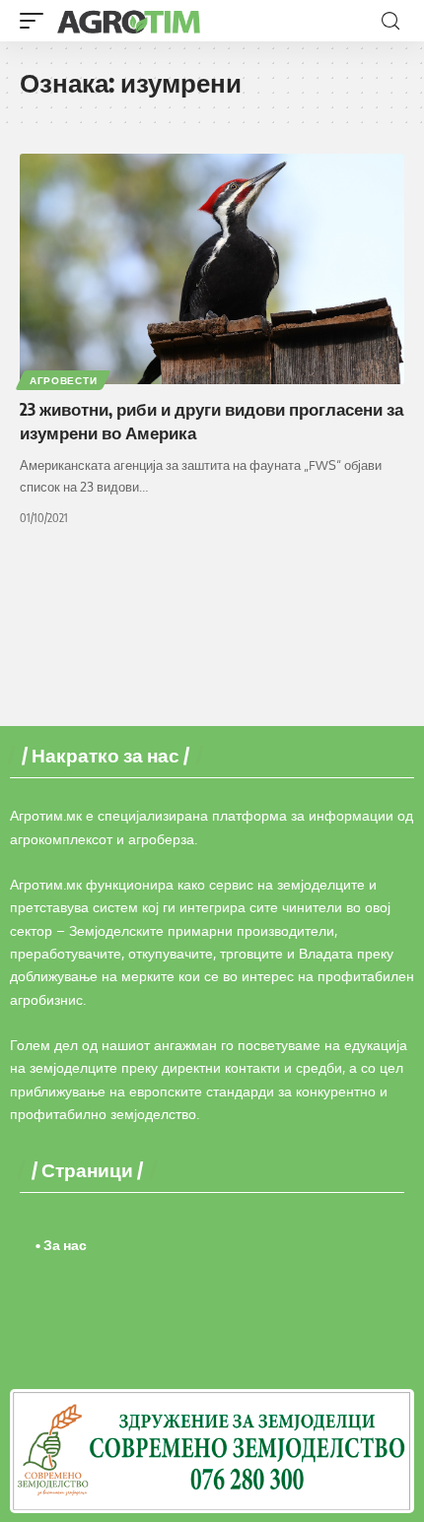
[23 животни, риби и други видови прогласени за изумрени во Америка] (212, 269)
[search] (390, 21)
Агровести (63, 380)
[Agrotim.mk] (129, 20)
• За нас (61, 1244)
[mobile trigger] (36, 20)
